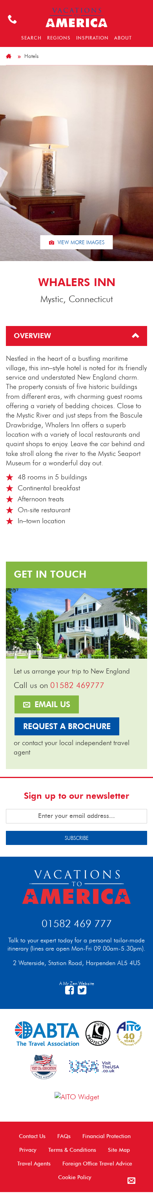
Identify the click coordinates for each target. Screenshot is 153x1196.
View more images (80, 242)
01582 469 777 (77, 923)
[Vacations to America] (76, 886)
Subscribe (77, 838)
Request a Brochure (67, 726)
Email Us (51, 704)
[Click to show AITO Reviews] (77, 1096)
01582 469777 (77, 685)
